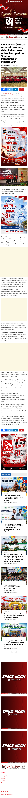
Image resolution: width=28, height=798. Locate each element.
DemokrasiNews (5, 65)
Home (2, 41)
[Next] (15, 652)
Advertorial (7, 41)
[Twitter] (10, 89)
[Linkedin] (15, 89)
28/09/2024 (15, 65)
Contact (3, 778)
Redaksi (3, 780)
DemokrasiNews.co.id (9, 794)
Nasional (6, 493)
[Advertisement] (14, 262)
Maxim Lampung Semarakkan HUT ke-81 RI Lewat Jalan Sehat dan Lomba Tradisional (14, 615)
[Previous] (12, 652)
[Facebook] (4, 89)
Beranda (3, 783)
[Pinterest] (21, 89)
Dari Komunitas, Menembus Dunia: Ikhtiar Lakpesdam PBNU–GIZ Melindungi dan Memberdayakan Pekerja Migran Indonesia (14, 527)
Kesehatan (6, 638)
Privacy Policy (4, 776)
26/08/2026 (14, 502)
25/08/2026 (14, 619)
